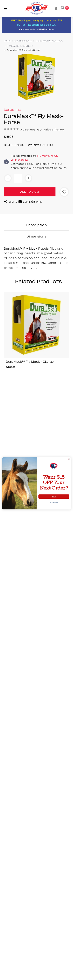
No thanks (54, 502)
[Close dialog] (69, 459)
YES (54, 497)
